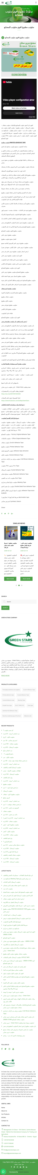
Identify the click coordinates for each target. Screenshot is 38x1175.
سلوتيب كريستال (7, 791)
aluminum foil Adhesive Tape (10, 710)
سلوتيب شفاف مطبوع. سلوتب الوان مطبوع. (15, 954)
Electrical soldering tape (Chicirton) (12, 716)
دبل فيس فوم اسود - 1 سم (10, 787)
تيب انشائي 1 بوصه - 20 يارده (11, 764)
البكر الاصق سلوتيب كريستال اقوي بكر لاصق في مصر (18, 895)
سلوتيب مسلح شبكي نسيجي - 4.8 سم (13, 845)
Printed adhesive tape (8, 695)
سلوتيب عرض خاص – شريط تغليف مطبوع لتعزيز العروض (19, 905)
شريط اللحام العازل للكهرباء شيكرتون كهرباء (15, 925)
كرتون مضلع (6, 798)
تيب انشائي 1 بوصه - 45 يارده (11, 801)
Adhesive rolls (27, 716)
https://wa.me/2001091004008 (11, 394)
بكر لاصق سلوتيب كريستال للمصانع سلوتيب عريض (17, 918)
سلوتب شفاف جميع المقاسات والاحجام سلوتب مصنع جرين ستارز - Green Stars (19, 949)
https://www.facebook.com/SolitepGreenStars (15, 400)
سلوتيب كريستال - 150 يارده (11, 774)
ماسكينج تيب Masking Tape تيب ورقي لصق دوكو (17, 878)
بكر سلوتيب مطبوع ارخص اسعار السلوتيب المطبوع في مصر (19, 1026)
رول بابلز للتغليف (8, 777)
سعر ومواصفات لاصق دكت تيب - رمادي (14, 1035)
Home (3, 1107)
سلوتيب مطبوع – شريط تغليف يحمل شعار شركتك (10, 545)
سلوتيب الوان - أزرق (8, 737)
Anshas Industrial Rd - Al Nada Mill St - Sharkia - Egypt (20, 1136)
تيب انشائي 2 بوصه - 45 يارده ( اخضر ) (14, 818)
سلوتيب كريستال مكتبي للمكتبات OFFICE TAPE (16, 957)
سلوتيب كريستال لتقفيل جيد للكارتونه (13, 902)
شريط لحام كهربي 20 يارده (10, 851)
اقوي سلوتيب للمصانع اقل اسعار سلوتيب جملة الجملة (17, 892)
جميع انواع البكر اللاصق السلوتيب (12, 922)
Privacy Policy (19, 1169)
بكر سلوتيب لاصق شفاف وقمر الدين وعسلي (15, 885)
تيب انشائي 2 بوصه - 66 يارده (11, 828)
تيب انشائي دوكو (7, 750)
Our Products (5, 1114)
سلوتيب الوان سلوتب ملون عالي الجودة (14, 983)
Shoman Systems (23, 1172)
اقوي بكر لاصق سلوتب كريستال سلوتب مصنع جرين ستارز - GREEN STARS (19, 933)
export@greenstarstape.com (12, 1153)
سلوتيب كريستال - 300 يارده (11, 862)
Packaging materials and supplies (11, 689)
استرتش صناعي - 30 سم (10, 740)
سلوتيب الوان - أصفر (9, 831)
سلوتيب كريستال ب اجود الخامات (12, 915)
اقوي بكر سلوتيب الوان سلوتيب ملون (13, 973)
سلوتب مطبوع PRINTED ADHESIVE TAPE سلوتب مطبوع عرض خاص (19, 910)
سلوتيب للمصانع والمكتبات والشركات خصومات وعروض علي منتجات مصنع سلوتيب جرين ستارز (19, 1006)
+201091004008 (9, 1140)
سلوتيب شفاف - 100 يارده (10, 744)
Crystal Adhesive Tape (23, 695)
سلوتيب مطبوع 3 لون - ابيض (11, 825)
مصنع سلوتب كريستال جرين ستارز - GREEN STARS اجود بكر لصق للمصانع (19, 962)
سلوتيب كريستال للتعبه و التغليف (12, 767)
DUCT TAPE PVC (19, 705)
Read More (10, 579)
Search (5, 608)
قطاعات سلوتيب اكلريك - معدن (11, 771)
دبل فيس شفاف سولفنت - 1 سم (12, 804)
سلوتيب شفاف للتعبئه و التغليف (11, 855)
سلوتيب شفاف (7, 811)
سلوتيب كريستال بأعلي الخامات (11, 882)
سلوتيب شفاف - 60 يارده (10, 821)
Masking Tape (21, 700)
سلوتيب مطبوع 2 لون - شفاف (11, 794)
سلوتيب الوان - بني (8, 757)
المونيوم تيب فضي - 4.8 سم (11, 808)
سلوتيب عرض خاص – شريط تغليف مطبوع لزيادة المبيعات (26, 545)
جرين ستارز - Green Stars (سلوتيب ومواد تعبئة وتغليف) (18, 1023)
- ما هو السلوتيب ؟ (8, 754)
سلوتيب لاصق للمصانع (9, 938)
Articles (3, 1117)
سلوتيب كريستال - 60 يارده (10, 747)
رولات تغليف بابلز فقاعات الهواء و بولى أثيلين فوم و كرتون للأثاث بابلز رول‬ (19, 1000)
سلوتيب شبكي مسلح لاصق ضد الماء (13, 970)
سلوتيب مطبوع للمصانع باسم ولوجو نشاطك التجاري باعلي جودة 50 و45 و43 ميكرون (18, 987)
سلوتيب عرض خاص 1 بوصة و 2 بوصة (13, 992)
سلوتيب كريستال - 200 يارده (11, 848)
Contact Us (4, 1120)
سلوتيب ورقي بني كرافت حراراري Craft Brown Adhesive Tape (19, 1012)
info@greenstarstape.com (11, 1150)
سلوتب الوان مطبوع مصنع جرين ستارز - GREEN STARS (18, 941)
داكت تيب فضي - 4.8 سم (10, 814)
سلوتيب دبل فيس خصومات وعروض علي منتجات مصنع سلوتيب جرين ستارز (18, 1031)
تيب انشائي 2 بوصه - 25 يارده (11, 733)
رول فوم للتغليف (7, 838)
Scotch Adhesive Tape (29, 689)
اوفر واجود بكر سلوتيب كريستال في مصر (14, 966)
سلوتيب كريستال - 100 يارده (11, 858)
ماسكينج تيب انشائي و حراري (11, 928)
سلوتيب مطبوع (7, 784)
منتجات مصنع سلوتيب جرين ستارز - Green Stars (16, 995)
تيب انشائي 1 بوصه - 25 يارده (11, 781)
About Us (4, 1111)
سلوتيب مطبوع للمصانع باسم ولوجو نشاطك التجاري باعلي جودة (18, 978)
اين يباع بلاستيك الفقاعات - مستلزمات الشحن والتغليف (18, 875)
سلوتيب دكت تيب (8, 889)
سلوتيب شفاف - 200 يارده (10, 835)
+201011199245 (8, 1143)
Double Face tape (7, 705)
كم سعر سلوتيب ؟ (8, 730)
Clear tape (30, 705)
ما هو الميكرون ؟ (7, 841)
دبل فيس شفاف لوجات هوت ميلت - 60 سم (15, 760)
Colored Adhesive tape (8, 700)
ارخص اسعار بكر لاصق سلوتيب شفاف (13, 899)
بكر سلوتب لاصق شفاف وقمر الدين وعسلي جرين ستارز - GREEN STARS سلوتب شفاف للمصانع (19, 1018)
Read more (5, 675)
